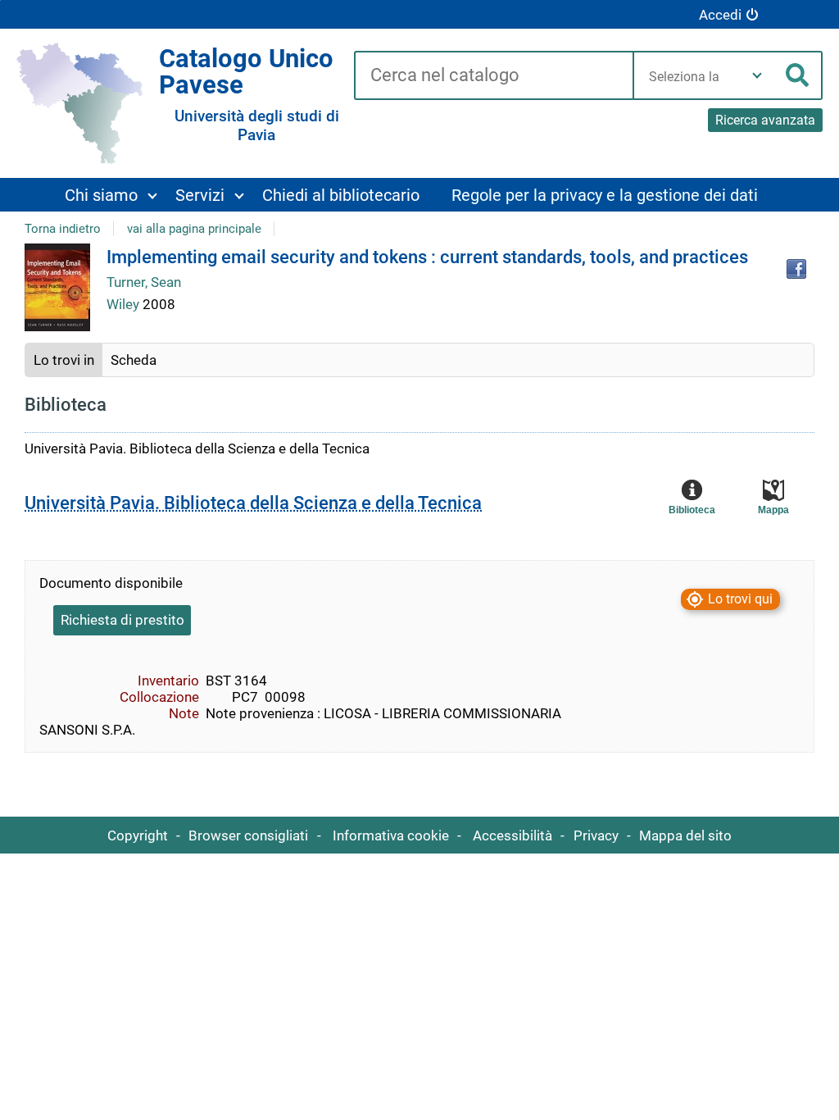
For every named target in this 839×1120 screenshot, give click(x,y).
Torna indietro (63, 228)
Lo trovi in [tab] (64, 360)
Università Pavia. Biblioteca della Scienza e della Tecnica (253, 503)
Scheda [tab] (133, 360)
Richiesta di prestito (122, 620)
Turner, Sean (144, 282)
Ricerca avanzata (765, 120)
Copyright (137, 835)
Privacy (596, 835)
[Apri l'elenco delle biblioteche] (757, 75)
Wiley (125, 304)
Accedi (720, 15)
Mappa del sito (685, 835)
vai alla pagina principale (194, 228)
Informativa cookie (391, 835)
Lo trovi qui (740, 600)
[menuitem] (110, 195)
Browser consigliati (248, 835)
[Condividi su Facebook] (796, 269)
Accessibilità (512, 835)
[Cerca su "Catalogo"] (493, 76)
